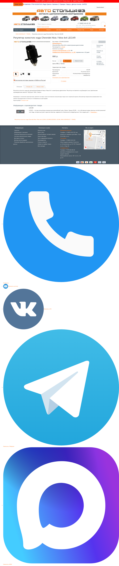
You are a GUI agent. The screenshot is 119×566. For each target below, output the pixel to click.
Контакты (69, 29)
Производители (42, 140)
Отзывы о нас (80, 29)
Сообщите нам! (24, 100)
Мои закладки (41, 146)
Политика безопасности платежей (23, 134)
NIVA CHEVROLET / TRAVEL (68, 119)
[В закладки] (102, 42)
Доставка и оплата (19, 138)
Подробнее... (94, 112)
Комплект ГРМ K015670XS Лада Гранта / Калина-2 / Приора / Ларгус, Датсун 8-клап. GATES (55, 4)
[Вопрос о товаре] (95, 42)
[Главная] (13, 34)
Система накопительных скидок (22, 136)
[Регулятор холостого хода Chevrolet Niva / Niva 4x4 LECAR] (32, 55)
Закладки (101, 29)
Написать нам (41, 130)
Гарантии (16, 130)
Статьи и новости (42, 142)
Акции (91, 29)
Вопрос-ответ (40, 86)
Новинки (48, 29)
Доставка (58, 29)
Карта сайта (41, 132)
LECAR (58, 119)
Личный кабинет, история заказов (46, 134)
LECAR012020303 (51, 119)
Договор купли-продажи (20, 140)
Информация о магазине (21, 132)
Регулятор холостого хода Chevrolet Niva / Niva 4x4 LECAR (30, 119)
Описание (19, 86)
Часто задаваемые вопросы (45, 138)
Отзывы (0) (29, 86)
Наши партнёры (42, 136)
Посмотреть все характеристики (60, 77)
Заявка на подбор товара (44, 144)
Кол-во (54, 61)
